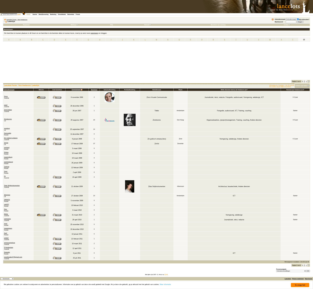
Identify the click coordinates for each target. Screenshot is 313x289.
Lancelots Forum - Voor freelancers (16, 19)
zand (5, 105)
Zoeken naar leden (301, 85)
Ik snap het (300, 285)
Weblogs (73, 25)
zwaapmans (8, 228)
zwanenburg (8, 157)
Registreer (26, 25)
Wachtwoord (279, 22)
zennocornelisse (9, 243)
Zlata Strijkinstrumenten (12, 185)
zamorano (7, 219)
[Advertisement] (156, 61)
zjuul (5, 224)
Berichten (94, 89)
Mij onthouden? (304, 19)
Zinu (5, 209)
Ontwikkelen (62, 14)
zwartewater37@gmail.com (13, 257)
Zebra (6, 214)
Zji (5, 176)
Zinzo (6, 96)
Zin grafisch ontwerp (10, 138)
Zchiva (6, 152)
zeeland (6, 147)
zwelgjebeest (8, 162)
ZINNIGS (7, 200)
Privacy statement (298, 278)
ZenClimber (8, 110)
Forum (78, 14)
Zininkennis (8, 119)
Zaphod (6, 167)
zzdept (6, 238)
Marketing (53, 14)
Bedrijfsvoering (44, 14)
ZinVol (6, 143)
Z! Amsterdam (8, 247)
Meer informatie (165, 284)
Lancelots (288, 278)
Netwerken (70, 14)
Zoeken (286, 25)
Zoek (19, 14)
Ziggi (5, 171)
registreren (94, 33)
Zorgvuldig (7, 133)
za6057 (6, 204)
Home (28, 14)
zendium (7, 128)
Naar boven (308, 278)
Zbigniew (7, 195)
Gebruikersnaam (280, 19)
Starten (35, 14)
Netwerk (147, 25)
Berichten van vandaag (218, 25)
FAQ (111, 25)
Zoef (5, 233)
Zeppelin (7, 252)
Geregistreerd (76, 89)
